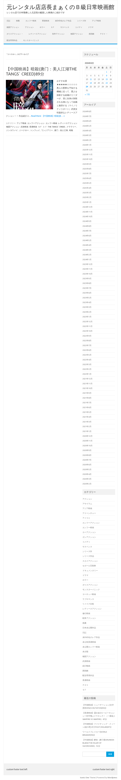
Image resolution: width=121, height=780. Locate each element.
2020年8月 (86, 455)
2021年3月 (86, 422)
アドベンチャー (89, 513)
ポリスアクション (14, 34)
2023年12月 (87, 264)
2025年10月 (87, 159)
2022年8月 (86, 340)
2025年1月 (86, 202)
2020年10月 (87, 446)
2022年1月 (86, 374)
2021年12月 (87, 379)
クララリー (71, 127)
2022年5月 (86, 355)
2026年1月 (86, 145)
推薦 (18, 21)
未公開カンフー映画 (91, 647)
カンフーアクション (36, 123)
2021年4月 (86, 417)
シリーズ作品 (88, 556)
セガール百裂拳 (89, 566)
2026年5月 (86, 126)
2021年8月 (86, 398)
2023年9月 (86, 278)
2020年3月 (86, 479)
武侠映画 (24, 127)
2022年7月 (86, 345)
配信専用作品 (12, 40)
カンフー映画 (31, 21)
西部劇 (91, 34)
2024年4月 (86, 245)
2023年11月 (87, 269)
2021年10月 (87, 388)
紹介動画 (86, 666)
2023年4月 (86, 302)
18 (91, 83)
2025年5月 (86, 183)
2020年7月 (86, 460)
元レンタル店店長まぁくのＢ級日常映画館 (60, 7)
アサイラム (87, 504)
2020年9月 (86, 450)
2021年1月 (86, 431)
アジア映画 (96, 21)
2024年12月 (87, 207)
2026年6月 (86, 121)
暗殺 (71, 130)
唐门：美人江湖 (61, 130)
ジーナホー (24, 130)
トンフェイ (35, 130)
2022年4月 (86, 360)
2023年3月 (86, 307)
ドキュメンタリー (90, 570)
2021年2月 (86, 426)
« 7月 (87, 94)
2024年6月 (86, 236)
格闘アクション (13, 27)
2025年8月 (86, 169)
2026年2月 (86, 140)
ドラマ (90, 27)
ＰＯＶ (102, 34)
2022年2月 (86, 369)
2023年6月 (86, 293)
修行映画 (86, 613)
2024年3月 (86, 250)
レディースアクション (37, 34)
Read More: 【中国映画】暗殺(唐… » (48, 116)
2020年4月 (86, 474)
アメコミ (86, 518)
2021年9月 (86, 393)
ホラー (42, 27)
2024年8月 (86, 226)
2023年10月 (87, 274)
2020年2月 (86, 484)
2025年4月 (86, 188)
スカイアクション (90, 561)
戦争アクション (58, 34)
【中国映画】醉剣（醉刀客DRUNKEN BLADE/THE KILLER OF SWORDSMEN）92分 (98, 743)
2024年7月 (86, 231)
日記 (8, 21)
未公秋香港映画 (89, 642)
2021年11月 (87, 383)
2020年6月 (86, 465)
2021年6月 (86, 407)
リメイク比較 (88, 604)
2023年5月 (86, 298)
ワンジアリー (47, 130)
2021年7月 (86, 402)
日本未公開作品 (89, 628)
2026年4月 (86, 131)
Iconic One (84, 777)
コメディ (78, 27)
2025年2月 (86, 197)
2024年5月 (86, 240)
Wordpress (112, 777)
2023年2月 (86, 312)
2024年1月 (86, 259)
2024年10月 (87, 216)
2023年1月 (86, 317)
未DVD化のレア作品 (63, 21)
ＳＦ (52, 27)
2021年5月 (86, 412)
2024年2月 (86, 255)
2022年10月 (87, 331)
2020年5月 (86, 469)
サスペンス (64, 27)
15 (107, 79)
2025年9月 (86, 164)
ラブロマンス (88, 599)
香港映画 (45, 21)
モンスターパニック (31, 40)
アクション (29, 27)
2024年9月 (86, 221)
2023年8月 (86, 283)
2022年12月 (87, 321)
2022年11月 (87, 326)
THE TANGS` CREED (56, 127)
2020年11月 (87, 441)
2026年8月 (86, 111)
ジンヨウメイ (12, 130)
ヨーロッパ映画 (89, 594)
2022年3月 (86, 364)
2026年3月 (86, 135)
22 (107, 83)
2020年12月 (87, 436)
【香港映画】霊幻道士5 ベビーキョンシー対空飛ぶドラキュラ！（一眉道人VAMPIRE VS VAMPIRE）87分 (98, 716)
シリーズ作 (81, 21)
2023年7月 (86, 288)
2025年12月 (87, 150)
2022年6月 (86, 350)
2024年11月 (87, 212)
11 (91, 79)
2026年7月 (86, 116)
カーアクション (89, 532)
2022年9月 (86, 336)
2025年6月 (86, 178)
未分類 (85, 651)
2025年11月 (87, 154)
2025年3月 (86, 193)
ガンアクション (89, 537)
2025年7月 (86, 173)
